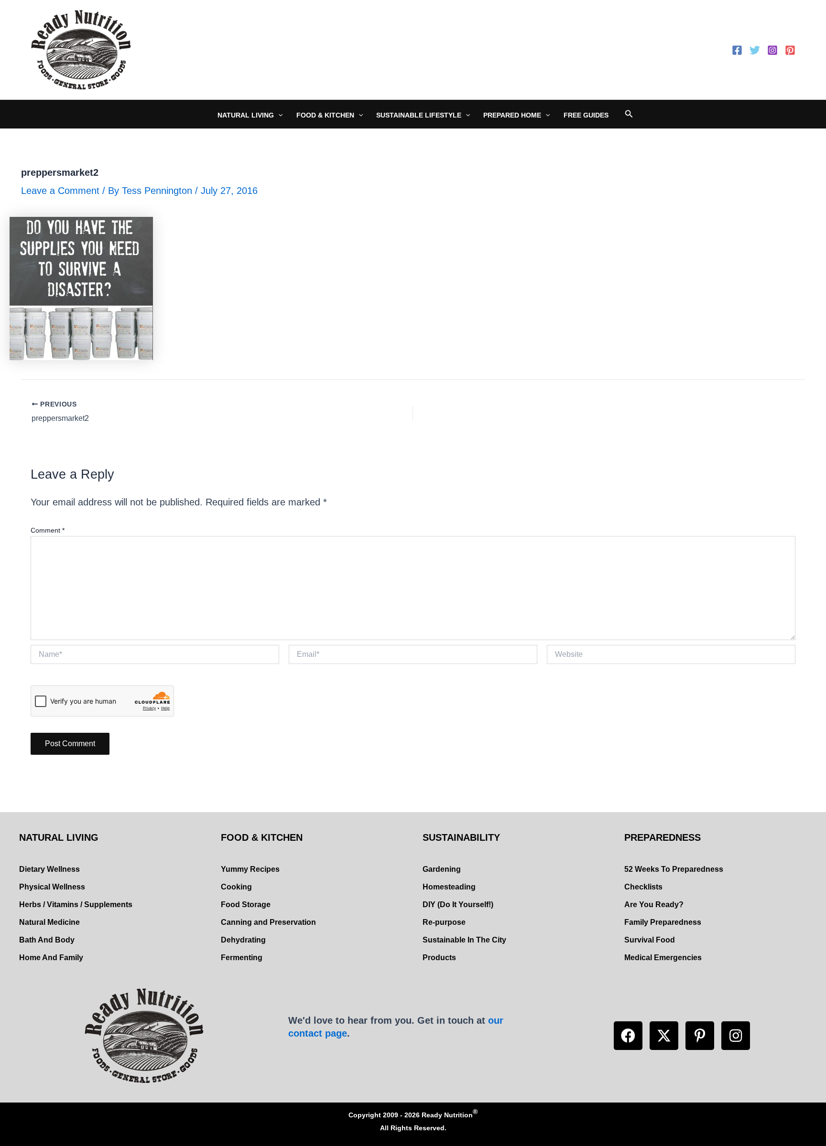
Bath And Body (47, 940)
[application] (278, 115)
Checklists (643, 887)
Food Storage (246, 904)
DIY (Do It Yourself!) (458, 904)
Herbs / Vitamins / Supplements (75, 904)
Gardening (442, 869)
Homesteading (449, 887)
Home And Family (51, 957)
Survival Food (649, 940)
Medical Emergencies (663, 957)
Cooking (236, 887)
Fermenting (241, 957)
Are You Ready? (654, 904)
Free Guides (586, 115)
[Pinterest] (790, 50)
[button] (628, 1035)
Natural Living (245, 115)
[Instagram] (772, 50)
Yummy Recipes (250, 869)
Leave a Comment (60, 190)
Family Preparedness (662, 922)
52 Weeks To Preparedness (673, 869)
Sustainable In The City (464, 940)
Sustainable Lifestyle (418, 115)
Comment (48, 530)
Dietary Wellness (49, 869)
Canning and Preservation (268, 922)
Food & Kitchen (325, 115)
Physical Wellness (52, 887)
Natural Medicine (49, 922)
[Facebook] (737, 50)
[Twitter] (755, 50)
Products (439, 957)
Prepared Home (512, 115)
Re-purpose (444, 922)
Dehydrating (243, 940)
